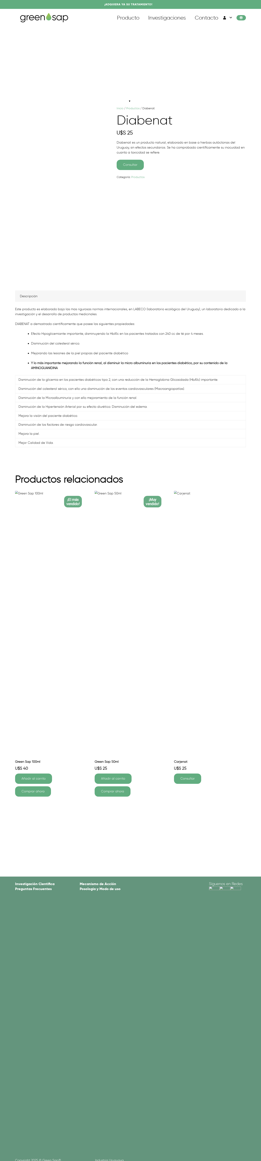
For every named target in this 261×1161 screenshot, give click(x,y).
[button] (227, 17)
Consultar (130, 165)
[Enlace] (44, 18)
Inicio (120, 108)
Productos (133, 108)
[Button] (241, 18)
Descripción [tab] (28, 296)
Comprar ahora (33, 791)
